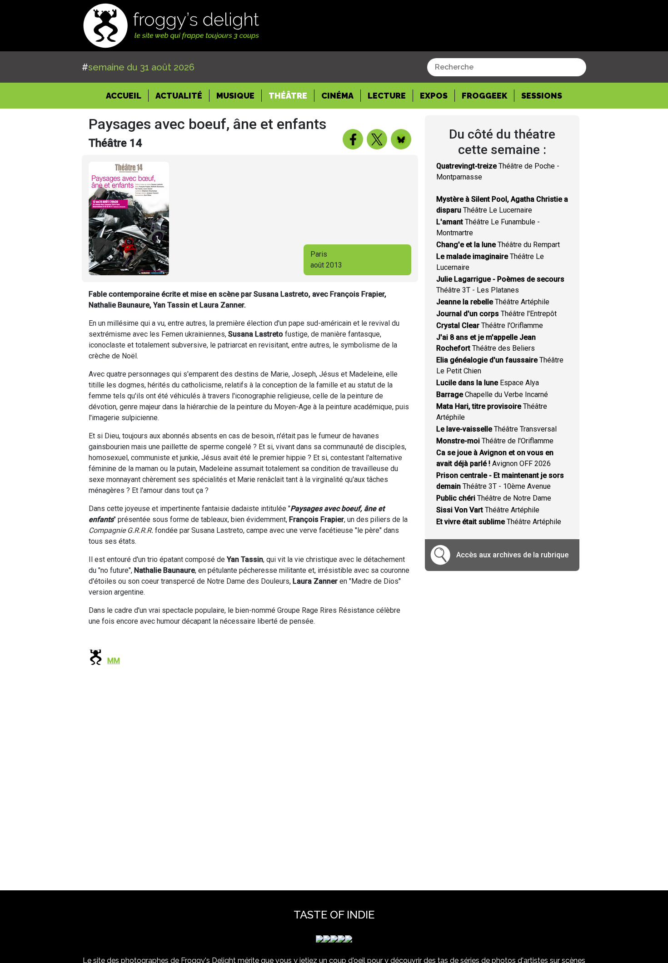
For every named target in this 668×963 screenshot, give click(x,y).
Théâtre (288, 95)
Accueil (127, 95)
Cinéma (337, 95)
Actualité (178, 95)
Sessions (541, 95)
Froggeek (484, 95)
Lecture (387, 95)
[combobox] (506, 67)
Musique (235, 95)
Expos (434, 95)
